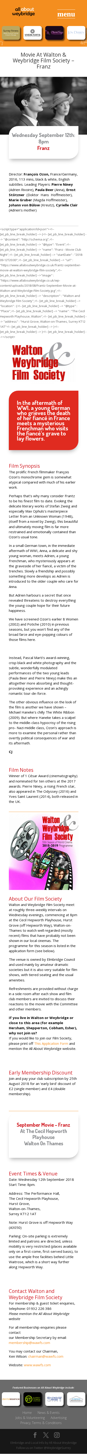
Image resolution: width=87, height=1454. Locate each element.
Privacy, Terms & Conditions (41, 1423)
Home (27, 1412)
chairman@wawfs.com (45, 1356)
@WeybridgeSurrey (57, 1448)
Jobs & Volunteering (30, 1417)
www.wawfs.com (37, 1365)
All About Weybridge (63, 1443)
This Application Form (51, 1043)
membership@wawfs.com (29, 1342)
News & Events (49, 1412)
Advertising (59, 1417)
